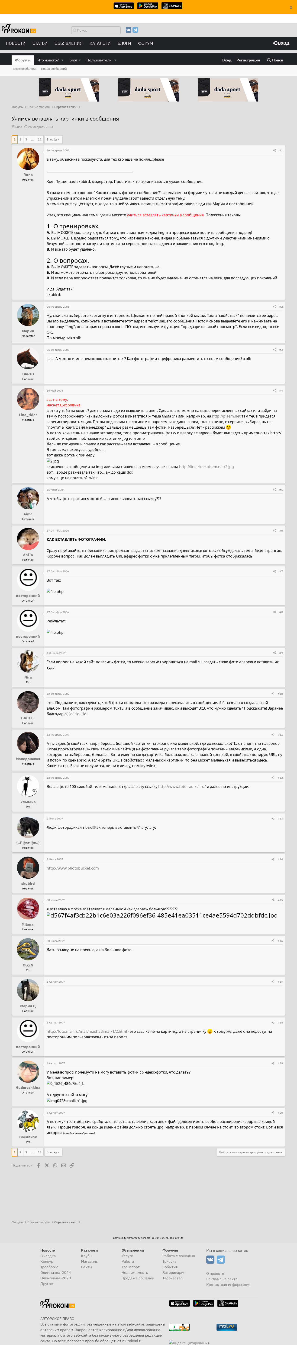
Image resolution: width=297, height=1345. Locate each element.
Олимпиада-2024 (55, 1272)
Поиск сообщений (54, 69)
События (170, 1267)
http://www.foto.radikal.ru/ (182, 786)
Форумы (23, 60)
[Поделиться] (274, 150)
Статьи (40, 43)
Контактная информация (228, 1284)
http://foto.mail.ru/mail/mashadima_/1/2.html (87, 1031)
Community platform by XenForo (148, 1238)
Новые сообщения (24, 69)
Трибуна (169, 1261)
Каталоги (100, 43)
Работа (128, 1261)
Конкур (46, 1261)
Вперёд (52, 139)
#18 (280, 1022)
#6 (281, 530)
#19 (280, 1063)
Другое (46, 1283)
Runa (18, 127)
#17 (280, 981)
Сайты (86, 1267)
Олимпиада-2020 (55, 1278)
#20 (280, 1112)
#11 (280, 734)
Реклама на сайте (222, 1279)
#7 (281, 571)
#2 (281, 306)
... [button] (32, 139)
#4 (281, 390)
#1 (281, 150)
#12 (280, 777)
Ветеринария (173, 1272)
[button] (62, 60)
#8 (281, 612)
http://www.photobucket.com (73, 868)
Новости (16, 43)
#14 (280, 859)
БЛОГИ (124, 43)
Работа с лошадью (178, 1255)
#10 (280, 693)
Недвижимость (135, 1272)
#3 (281, 349)
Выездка (48, 1255)
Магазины (90, 1261)
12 (40, 139)
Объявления (69, 43)
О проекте (215, 1273)
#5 (281, 489)
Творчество (172, 1278)
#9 (281, 653)
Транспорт (131, 1267)
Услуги (127, 1255)
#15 (280, 900)
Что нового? (48, 60)
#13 (280, 818)
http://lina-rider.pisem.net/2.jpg (206, 466)
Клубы (86, 1255)
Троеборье (49, 1267)
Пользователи (99, 60)
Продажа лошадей (138, 1278)
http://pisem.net (226, 416)
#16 (280, 941)
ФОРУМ (145, 43)
